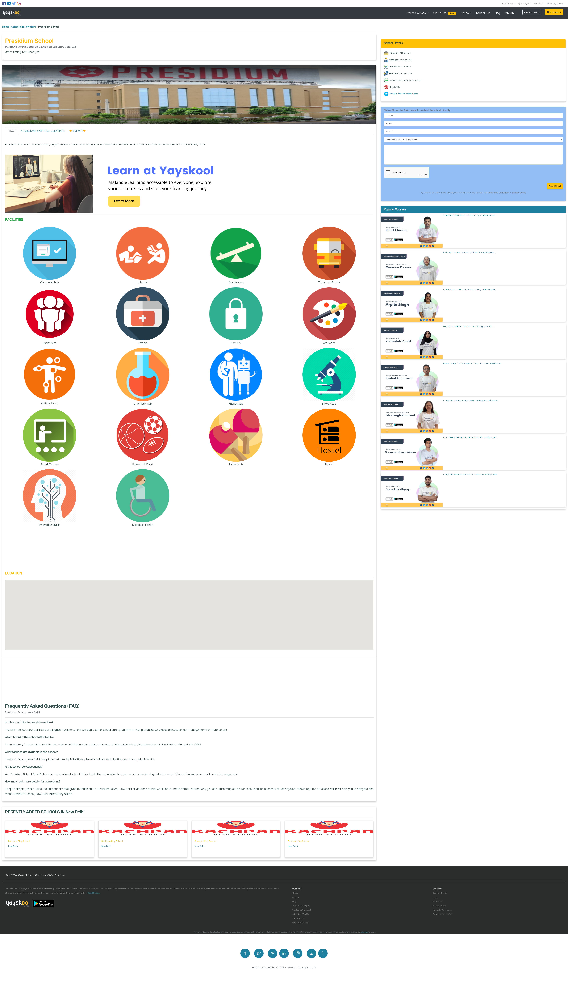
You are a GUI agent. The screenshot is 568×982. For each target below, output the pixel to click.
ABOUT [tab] (12, 131)
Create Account (538, 4)
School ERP (483, 13)
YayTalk (509, 13)
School (465, 13)
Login (526, 4)
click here (364, 932)
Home (5, 26)
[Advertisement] (189, 550)
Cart (506, 4)
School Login (517, 4)
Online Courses (416, 13)
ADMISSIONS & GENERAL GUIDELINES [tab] (42, 131)
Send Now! (555, 186)
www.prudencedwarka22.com (403, 93)
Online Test (444, 13)
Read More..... (94, 893)
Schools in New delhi (23, 26)
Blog (497, 13)
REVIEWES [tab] (77, 131)
